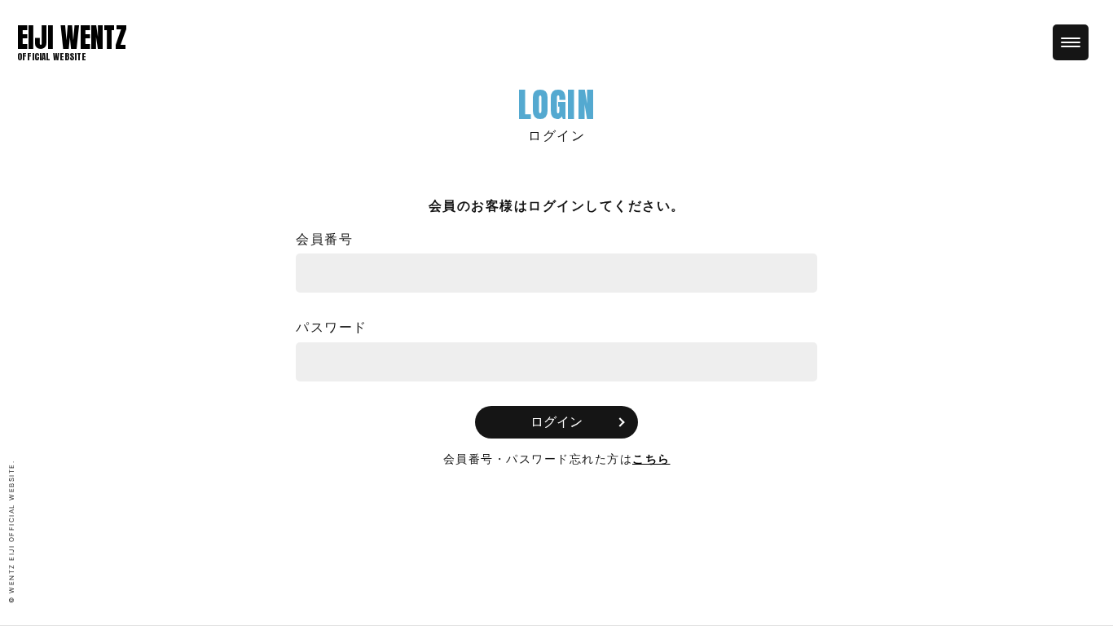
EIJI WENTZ (72, 37)
